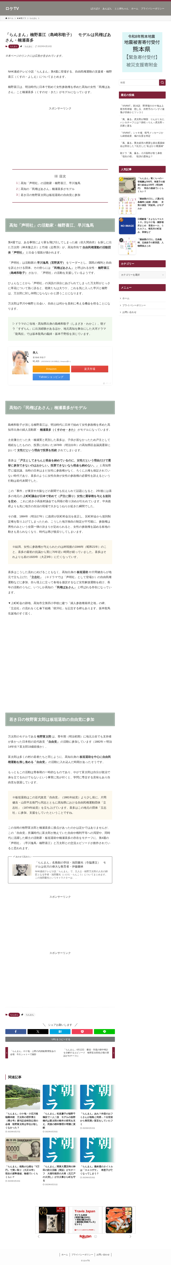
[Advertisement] (60, 134)
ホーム (125, 298)
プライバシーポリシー (134, 305)
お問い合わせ (129, 312)
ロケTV (12, 9)
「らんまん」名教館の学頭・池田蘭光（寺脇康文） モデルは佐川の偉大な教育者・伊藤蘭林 (70, 864)
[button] (15, 1031)
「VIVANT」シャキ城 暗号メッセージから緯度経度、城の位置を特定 (141, 134)
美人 (35, 352)
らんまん (13, 46)
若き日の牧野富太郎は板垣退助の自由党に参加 (50, 195)
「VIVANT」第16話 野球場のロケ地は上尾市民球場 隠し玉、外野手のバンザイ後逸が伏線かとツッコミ (142, 109)
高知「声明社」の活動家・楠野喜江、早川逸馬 (50, 183)
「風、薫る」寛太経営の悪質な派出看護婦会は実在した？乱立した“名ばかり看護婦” (142, 145)
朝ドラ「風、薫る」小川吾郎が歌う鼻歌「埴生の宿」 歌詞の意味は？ (141, 155)
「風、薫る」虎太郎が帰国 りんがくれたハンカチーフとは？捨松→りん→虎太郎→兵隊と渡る (142, 122)
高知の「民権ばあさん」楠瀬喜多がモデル (48, 189)
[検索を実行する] (162, 82)
